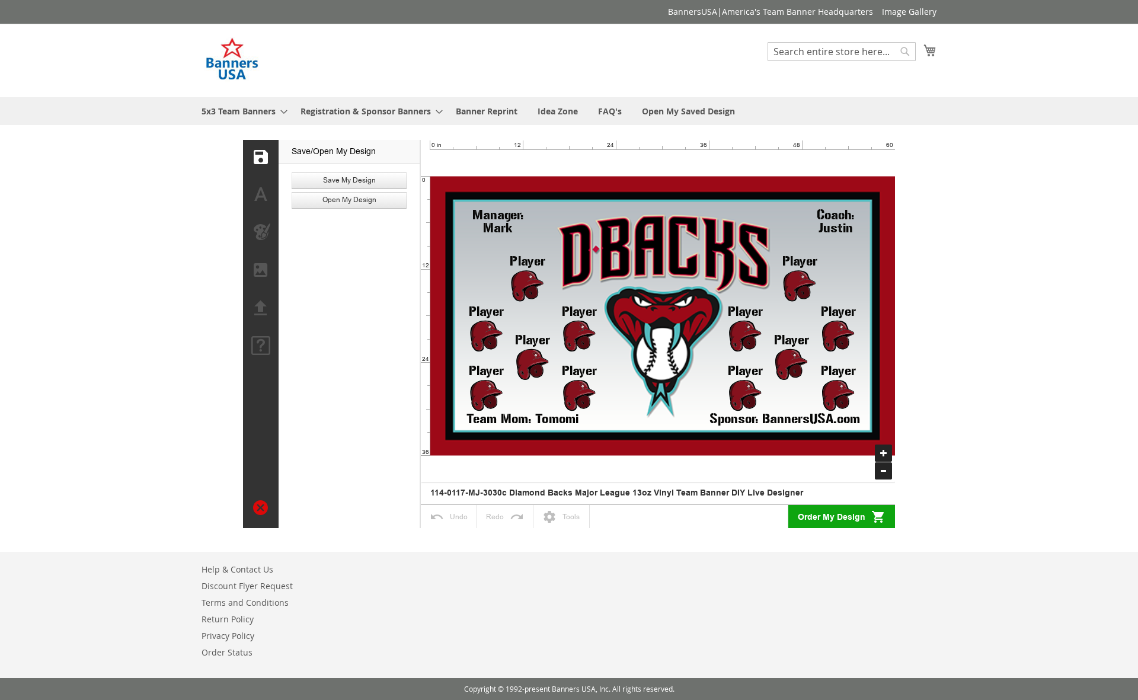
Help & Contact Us (237, 569)
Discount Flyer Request (247, 586)
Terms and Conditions (245, 602)
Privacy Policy (228, 635)
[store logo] (233, 59)
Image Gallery (909, 11)
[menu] (569, 111)
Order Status (227, 652)
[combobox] (842, 51)
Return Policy (228, 619)
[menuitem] (240, 111)
